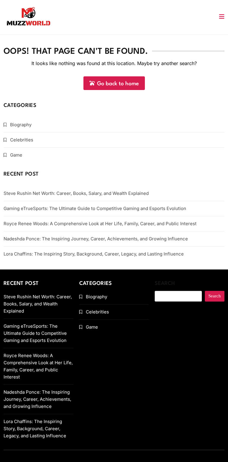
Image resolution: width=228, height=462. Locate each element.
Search (165, 283)
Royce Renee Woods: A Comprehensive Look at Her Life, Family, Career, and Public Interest (100, 223)
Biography (20, 124)
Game (16, 155)
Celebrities (21, 140)
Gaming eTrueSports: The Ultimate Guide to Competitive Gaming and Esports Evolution (95, 208)
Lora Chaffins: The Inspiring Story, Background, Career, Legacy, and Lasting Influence (94, 254)
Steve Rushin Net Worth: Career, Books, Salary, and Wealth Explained (76, 193)
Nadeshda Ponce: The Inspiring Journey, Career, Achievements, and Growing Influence (96, 239)
